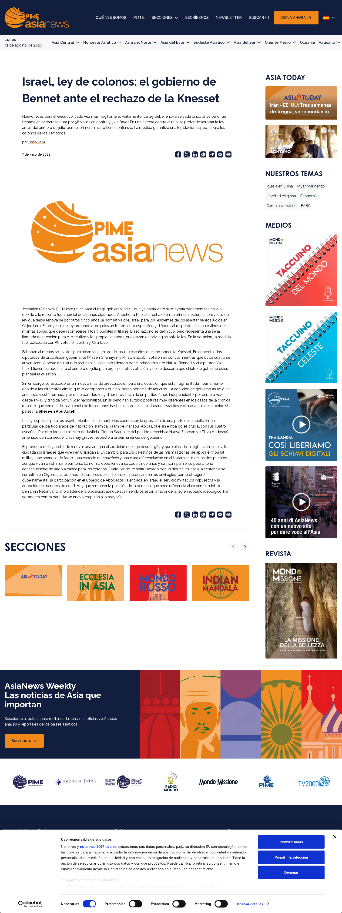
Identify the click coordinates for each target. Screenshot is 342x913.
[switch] (135, 903)
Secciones (162, 17)
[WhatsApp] (203, 154)
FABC (306, 206)
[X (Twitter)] (187, 154)
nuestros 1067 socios (98, 847)
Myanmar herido (311, 186)
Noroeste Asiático (99, 42)
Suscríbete (27, 742)
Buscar (256, 17)
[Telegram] (212, 154)
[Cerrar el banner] (334, 837)
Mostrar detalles (249, 904)
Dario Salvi (36, 142)
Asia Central (63, 42)
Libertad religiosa (281, 196)
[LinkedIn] (195, 154)
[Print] (228, 154)
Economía (309, 196)
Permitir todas (291, 842)
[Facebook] (178, 154)
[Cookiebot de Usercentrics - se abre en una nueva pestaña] (30, 903)
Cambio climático (281, 206)
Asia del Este (172, 42)
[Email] (220, 154)
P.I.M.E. (139, 17)
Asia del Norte (138, 42)
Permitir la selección (291, 857)
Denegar (291, 872)
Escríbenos (197, 17)
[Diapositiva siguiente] (245, 546)
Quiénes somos (111, 17)
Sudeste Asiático (209, 42)
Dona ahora (293, 17)
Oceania (307, 42)
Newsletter (229, 17)
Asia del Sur (244, 42)
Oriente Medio (278, 42)
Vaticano (327, 42)
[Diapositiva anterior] (233, 546)
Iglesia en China (279, 186)
